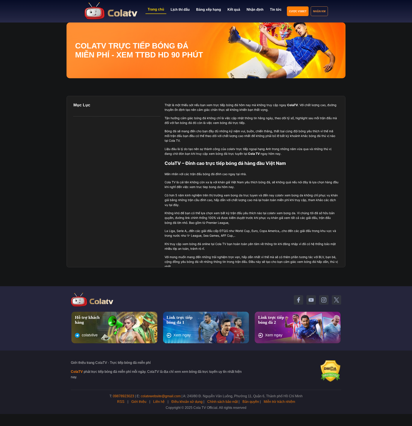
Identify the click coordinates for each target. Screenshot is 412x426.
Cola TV (254, 153)
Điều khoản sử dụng (187, 401)
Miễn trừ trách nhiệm (279, 401)
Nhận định (255, 9)
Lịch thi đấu (180, 9)
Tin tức (276, 9)
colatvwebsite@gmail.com (161, 396)
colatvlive (90, 335)
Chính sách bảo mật (222, 401)
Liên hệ (159, 401)
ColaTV (77, 371)
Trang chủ (156, 9)
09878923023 (123, 396)
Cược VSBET (297, 11)
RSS (120, 401)
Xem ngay (182, 335)
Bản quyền (250, 401)
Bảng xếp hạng (208, 9)
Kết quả (233, 9)
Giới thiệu (138, 401)
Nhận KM (319, 11)
